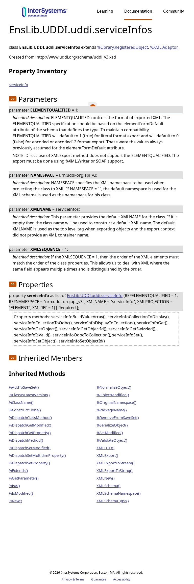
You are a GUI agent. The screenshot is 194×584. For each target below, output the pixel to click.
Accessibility (121, 579)
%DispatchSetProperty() (29, 462)
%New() (15, 500)
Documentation (138, 11)
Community (173, 11)
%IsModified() (21, 493)
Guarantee (98, 579)
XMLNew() (105, 478)
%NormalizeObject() (113, 387)
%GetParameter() (24, 478)
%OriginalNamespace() (116, 402)
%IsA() (14, 485)
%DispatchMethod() (26, 440)
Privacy (67, 579)
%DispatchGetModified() (30, 425)
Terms (80, 579)
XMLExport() (107, 455)
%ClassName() (21, 402)
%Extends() (18, 470)
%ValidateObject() (111, 440)
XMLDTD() (105, 447)
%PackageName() (111, 409)
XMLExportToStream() (115, 462)
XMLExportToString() (114, 470)
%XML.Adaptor (164, 47)
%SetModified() (109, 432)
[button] (12, 98)
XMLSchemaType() (112, 500)
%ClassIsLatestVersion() (29, 394)
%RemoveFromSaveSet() (117, 417)
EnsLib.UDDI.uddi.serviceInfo (95, 295)
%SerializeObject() (112, 425)
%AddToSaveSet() (24, 387)
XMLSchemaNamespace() (118, 493)
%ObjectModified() (112, 394)
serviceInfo (18, 84)
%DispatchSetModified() (30, 447)
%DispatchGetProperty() (30, 432)
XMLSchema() (108, 485)
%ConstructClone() (25, 409)
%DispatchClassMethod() (30, 417)
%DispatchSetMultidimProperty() (37, 455)
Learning (105, 11)
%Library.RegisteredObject (122, 47)
